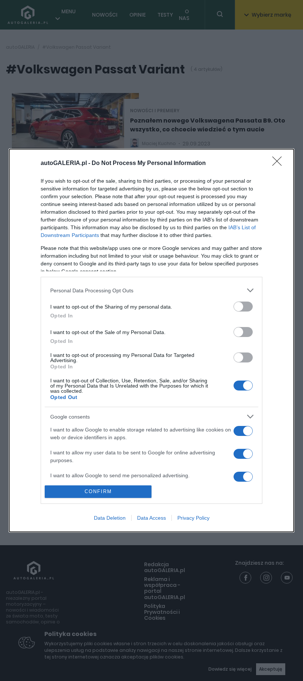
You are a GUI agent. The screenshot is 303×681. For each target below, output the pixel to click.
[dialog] (151, 340)
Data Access (151, 518)
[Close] (279, 164)
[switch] (243, 307)
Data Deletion (110, 518)
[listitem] (151, 290)
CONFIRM (98, 491)
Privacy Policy (193, 518)
